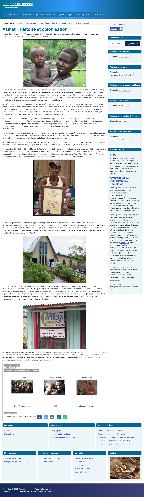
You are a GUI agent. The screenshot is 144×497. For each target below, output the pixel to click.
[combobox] (117, 43)
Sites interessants (46, 462)
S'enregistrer (9, 434)
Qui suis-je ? (9, 431)
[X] (46, 417)
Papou (13, 368)
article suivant (86, 377)
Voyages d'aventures (12, 458)
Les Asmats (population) (25, 406)
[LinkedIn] (59, 417)
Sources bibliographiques (49, 458)
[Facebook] (39, 417)
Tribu (113, 154)
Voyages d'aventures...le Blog (16, 462)
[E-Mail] (52, 417)
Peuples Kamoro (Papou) (83, 406)
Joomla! (6, 491)
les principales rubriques (61, 434)
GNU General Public (51, 491)
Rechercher (133, 44)
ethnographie (123, 222)
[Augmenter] (10, 416)
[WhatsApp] (65, 417)
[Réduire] (8, 416)
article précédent (55, 377)
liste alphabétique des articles (63, 437)
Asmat (6, 368)
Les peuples (56, 431)
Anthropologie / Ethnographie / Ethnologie (119, 181)
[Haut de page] (140, 493)
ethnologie (124, 243)
